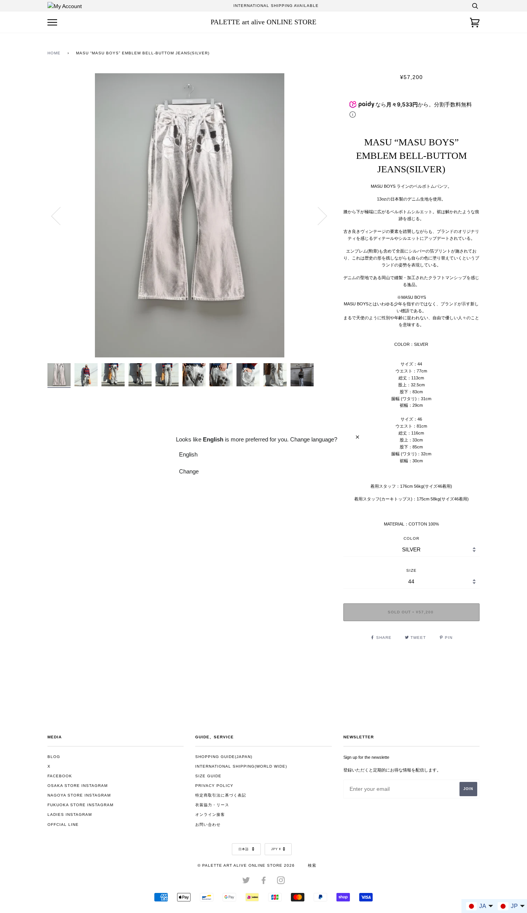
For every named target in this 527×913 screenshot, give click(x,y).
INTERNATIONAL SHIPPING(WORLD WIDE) (241, 766)
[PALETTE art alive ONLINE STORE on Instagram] (281, 882)
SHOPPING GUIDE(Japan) (223, 757)
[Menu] (52, 22)
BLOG (53, 757)
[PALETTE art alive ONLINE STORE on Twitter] (246, 882)
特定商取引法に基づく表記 (220, 795)
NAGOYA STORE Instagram (79, 795)
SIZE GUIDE (208, 776)
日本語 (244, 849)
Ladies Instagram (69, 814)
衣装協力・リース (212, 805)
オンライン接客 (210, 814)
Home (54, 53)
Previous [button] (60, 215)
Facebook (59, 776)
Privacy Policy (214, 785)
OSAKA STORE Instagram (77, 785)
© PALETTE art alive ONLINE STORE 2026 (246, 865)
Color (411, 538)
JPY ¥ (276, 849)
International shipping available (276, 5)
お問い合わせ (208, 824)
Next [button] (318, 215)
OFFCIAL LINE (63, 824)
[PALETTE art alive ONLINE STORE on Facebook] (264, 882)
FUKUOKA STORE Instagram (80, 805)
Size (411, 570)
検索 (312, 865)
